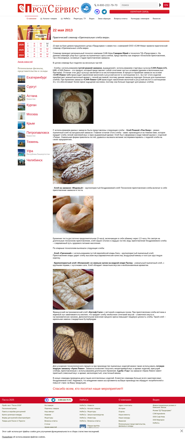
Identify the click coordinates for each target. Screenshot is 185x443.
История (122, 408)
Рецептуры (49, 418)
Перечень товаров (52, 408)
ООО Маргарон (158, 420)
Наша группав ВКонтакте (93, 426)
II (34, 44)
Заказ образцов (104, 19)
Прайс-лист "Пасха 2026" (11, 405)
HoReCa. (156, 423)
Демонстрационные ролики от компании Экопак (164, 406)
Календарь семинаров (140, 19)
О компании (31, 19)
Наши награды (124, 418)
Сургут (32, 86)
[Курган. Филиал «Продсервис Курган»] (22, 110)
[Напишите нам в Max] (97, 11)
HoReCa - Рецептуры (88, 412)
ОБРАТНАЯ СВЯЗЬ (139, 12)
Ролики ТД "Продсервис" (162, 411)
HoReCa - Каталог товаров (90, 408)
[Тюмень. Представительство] (22, 146)
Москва (32, 114)
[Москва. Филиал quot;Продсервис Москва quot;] (22, 119)
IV (47, 50)
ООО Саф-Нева (159, 417)
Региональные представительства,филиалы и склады (132, 425)
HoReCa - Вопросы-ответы (90, 421)
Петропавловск (38, 134)
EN (166, 5)
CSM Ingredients (159, 414)
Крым (31, 123)
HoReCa (67, 19)
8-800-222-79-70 (64, 400)
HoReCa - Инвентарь (88, 418)
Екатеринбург (37, 77)
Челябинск (35, 160)
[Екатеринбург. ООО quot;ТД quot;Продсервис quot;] (22, 82)
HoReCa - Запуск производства (92, 415)
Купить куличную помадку (12, 415)
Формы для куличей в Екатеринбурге (16, 418)
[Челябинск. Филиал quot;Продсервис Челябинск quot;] (22, 165)
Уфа (38, 152)
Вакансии (156, 19)
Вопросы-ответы (120, 19)
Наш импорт (49, 412)
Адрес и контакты (125, 405)
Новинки (48, 415)
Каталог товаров (50, 19)
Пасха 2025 (8, 400)
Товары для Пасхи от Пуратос (13, 421)
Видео (91, 19)
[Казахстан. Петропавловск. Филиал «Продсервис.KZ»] (22, 137)
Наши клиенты (124, 415)
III (41, 44)
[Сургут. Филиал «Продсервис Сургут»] (22, 91)
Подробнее (7, 437)
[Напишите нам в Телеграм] (104, 11)
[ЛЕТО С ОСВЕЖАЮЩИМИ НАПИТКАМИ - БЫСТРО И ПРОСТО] (34, 39)
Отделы (122, 412)
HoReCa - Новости (87, 405)
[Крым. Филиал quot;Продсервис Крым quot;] (22, 128)
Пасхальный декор (9, 408)
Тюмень (32, 142)
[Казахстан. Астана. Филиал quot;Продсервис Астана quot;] (22, 100)
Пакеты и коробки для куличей (13, 412)
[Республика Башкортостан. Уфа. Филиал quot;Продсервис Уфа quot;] (22, 156)
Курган (31, 105)
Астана (32, 97)
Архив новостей (25, 62)
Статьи (47, 424)
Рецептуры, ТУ (80, 19)
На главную (49, 405)
